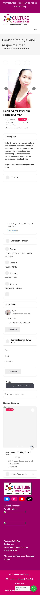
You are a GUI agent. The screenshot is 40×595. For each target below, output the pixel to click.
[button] (6, 88)
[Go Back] (5, 63)
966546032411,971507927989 (19, 323)
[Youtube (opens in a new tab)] (23, 10)
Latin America (29, 461)
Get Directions (13, 231)
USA (26, 128)
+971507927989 (11, 277)
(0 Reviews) (11, 119)
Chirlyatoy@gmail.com (13, 288)
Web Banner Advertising (19, 574)
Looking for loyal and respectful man (17, 48)
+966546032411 (11, 267)
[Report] (28, 63)
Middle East (20, 128)
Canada (15, 461)
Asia (7, 128)
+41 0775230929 (14, 464)
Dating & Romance (12, 123)
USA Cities (19, 583)
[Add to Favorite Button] (32, 410)
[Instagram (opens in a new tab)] (18, 10)
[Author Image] (32, 447)
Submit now (13, 371)
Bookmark (18, 63)
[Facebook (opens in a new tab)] (13, 10)
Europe (12, 128)
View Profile (13, 329)
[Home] (2, 48)
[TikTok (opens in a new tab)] (27, 10)
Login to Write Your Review (21, 386)
